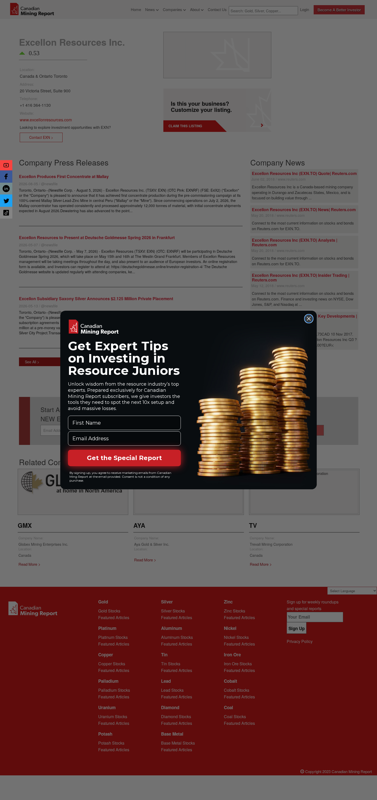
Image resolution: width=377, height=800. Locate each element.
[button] (6, 165)
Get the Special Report (124, 458)
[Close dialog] (309, 319)
